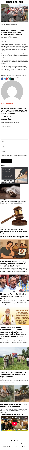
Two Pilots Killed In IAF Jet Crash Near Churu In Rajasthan (13, 405)
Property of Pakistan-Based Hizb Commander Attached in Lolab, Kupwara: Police (13, 374)
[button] (21, 444)
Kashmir (11, 28)
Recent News (17, 28)
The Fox (24, 447)
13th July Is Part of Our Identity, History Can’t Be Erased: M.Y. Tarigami (13, 296)
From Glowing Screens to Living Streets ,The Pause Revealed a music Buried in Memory (13, 263)
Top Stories (24, 28)
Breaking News (4, 28)
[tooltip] (2, 79)
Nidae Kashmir (14, 37)
